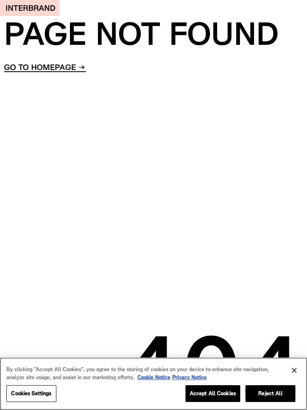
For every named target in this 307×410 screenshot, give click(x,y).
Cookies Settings (31, 393)
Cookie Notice (154, 377)
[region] (153, 384)
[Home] (30, 8)
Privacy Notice (189, 377)
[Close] (294, 370)
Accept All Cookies (213, 393)
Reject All (270, 393)
